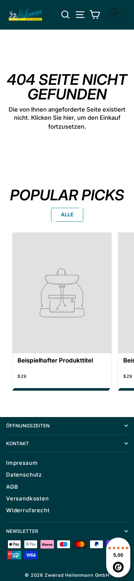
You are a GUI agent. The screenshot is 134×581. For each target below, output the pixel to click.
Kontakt (17, 443)
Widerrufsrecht (28, 510)
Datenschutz (24, 474)
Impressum (22, 462)
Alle (67, 214)
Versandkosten (27, 498)
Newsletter (22, 531)
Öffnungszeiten (28, 425)
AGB (12, 486)
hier (68, 117)
